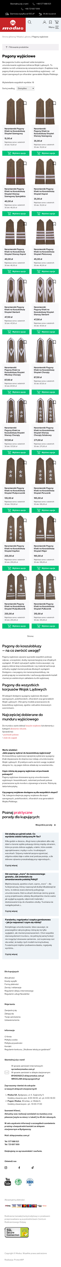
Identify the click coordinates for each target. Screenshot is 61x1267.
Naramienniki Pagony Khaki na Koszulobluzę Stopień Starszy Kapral (15, 251)
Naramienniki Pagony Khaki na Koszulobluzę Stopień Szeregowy (15, 131)
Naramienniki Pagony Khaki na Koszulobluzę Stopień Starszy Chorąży (15, 431)
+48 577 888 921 (43, 3)
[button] (25, 103)
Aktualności (10, 977)
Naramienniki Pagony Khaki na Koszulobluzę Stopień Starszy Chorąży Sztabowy (44, 431)
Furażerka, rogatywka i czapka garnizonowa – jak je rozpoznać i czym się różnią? (28, 921)
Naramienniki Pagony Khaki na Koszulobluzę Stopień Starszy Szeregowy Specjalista (15, 192)
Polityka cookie (11, 1039)
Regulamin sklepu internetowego (19, 990)
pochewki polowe (11, 734)
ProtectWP (19, 1259)
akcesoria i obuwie (18, 728)
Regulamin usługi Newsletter (17, 994)
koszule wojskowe (33, 725)
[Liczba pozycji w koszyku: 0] (57, 22)
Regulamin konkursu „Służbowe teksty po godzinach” (28, 1049)
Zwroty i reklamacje (13, 987)
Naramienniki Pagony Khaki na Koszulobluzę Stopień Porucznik (44, 490)
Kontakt (8, 1046)
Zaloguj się (9, 1013)
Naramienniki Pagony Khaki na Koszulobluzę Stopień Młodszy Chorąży (15, 371)
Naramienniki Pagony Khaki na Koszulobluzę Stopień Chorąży (44, 370)
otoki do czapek (10, 738)
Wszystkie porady (43, 825)
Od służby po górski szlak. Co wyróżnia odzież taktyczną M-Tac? (23, 835)
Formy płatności (12, 984)
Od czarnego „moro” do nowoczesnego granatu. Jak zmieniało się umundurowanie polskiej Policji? (25, 877)
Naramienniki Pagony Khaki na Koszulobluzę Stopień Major (44, 548)
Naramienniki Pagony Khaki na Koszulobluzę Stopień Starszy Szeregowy (44, 132)
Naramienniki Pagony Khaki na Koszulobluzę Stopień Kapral (44, 191)
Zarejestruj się (11, 1010)
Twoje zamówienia (12, 1017)
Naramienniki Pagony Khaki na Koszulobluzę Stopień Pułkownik (44, 606)
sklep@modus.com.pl (34, 1075)
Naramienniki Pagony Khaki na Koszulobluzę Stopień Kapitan (15, 548)
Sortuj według (8, 88)
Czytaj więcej (12, 865)
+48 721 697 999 (32, 8)
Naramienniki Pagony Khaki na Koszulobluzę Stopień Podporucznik (15, 490)
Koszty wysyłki (11, 981)
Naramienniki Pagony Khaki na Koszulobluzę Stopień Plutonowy (44, 251)
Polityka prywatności (13, 1043)
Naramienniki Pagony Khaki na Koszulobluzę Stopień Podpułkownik (15, 606)
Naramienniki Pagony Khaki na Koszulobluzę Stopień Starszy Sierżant (44, 311)
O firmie (8, 1036)
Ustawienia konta (12, 1020)
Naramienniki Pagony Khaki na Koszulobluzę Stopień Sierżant (15, 309)
